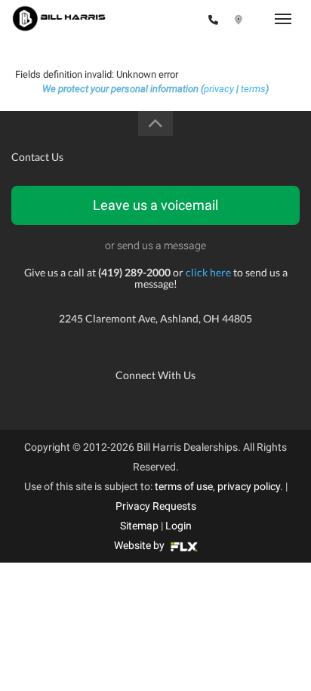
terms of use (184, 486)
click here (208, 272)
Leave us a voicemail (155, 205)
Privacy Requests (155, 506)
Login (178, 526)
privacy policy (248, 486)
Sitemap (139, 526)
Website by (140, 545)
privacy (219, 88)
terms (253, 88)
